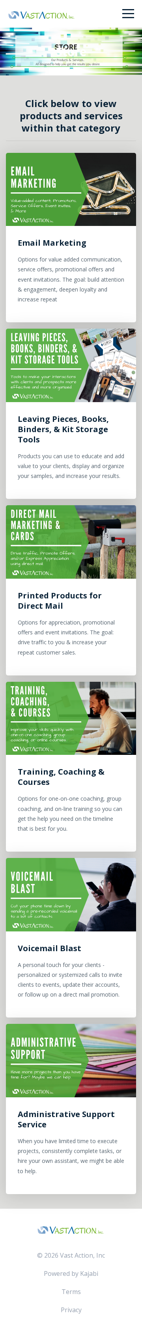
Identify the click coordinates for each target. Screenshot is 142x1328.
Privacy (71, 1309)
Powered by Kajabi (71, 1273)
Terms (71, 1291)
